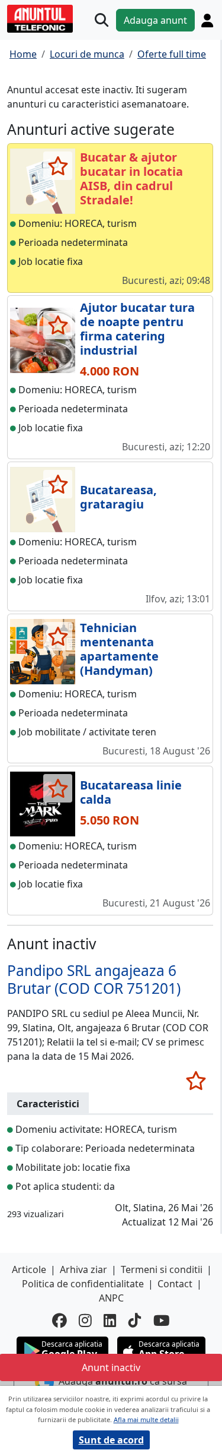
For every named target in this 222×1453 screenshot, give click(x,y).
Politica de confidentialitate (83, 1283)
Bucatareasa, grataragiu (118, 497)
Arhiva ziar (83, 1269)
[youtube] (161, 1321)
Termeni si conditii (161, 1269)
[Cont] (207, 20)
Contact (174, 1283)
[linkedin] (110, 1321)
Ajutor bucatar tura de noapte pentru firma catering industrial (137, 328)
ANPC (111, 1297)
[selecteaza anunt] (57, 165)
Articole (29, 1269)
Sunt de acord (111, 1439)
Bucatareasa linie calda (131, 792)
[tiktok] (134, 1321)
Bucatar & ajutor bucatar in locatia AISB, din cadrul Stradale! (131, 178)
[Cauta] (101, 20)
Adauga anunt (155, 20)
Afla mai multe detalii (146, 1419)
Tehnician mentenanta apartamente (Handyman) (119, 649)
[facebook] (59, 1321)
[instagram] (85, 1321)
